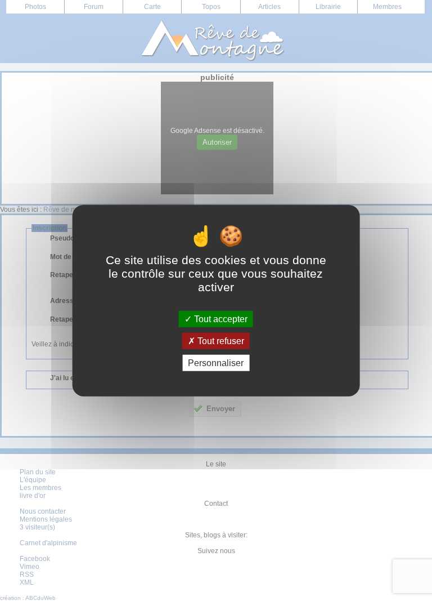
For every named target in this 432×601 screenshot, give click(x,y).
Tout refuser (219, 340)
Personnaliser (216, 363)
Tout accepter (220, 318)
